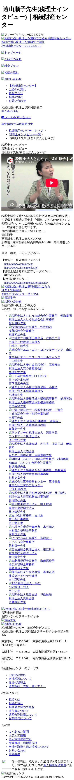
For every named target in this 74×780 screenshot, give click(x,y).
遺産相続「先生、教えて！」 (27, 686)
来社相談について (20, 678)
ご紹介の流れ (17, 89)
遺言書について (19, 710)
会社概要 (14, 754)
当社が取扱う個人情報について (29, 746)
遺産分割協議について (23, 714)
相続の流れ (16, 97)
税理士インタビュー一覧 (25, 134)
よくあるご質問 (19, 731)
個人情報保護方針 (20, 739)
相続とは (14, 699)
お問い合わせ (17, 100)
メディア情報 (17, 735)
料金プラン (16, 93)
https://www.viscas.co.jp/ (18, 263)
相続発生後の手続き (21, 707)
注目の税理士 (17, 682)
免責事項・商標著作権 (23, 742)
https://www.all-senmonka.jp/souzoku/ (26, 282)
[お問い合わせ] (25, 286)
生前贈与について (20, 718)
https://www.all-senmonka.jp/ (21, 267)
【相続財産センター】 (23, 85)
